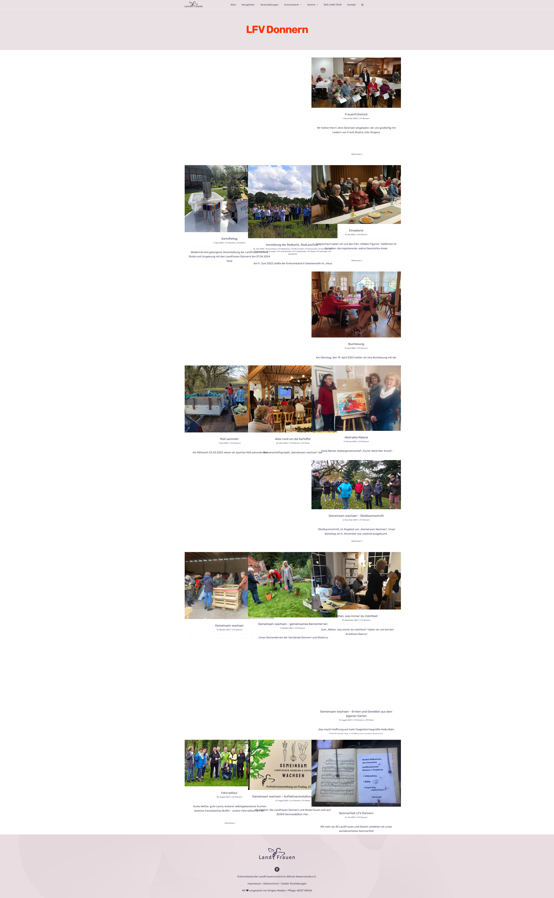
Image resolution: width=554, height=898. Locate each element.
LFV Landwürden (299, 251)
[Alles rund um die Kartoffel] (292, 398)
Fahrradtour (229, 793)
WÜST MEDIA (304, 890)
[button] (362, 4)
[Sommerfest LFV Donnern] (356, 773)
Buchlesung (356, 344)
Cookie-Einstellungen (294, 883)
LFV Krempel (270, 251)
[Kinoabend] (356, 194)
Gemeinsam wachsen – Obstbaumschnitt (356, 515)
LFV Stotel (241, 243)
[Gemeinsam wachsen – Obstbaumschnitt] (356, 484)
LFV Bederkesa (284, 249)
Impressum (254, 883)
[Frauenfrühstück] (356, 82)
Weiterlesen (356, 154)
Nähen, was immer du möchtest (356, 616)
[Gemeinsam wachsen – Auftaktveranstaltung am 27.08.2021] (292, 765)
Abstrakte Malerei (356, 437)
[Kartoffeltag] (229, 198)
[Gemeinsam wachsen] (229, 585)
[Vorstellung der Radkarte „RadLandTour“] (292, 201)
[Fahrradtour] (229, 763)
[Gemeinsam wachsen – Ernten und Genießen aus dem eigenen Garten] (356, 675)
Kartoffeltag (229, 238)
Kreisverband (271, 249)
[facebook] (277, 869)
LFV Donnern (364, 118)
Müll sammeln (229, 439)
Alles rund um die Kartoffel (292, 439)
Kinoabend (356, 230)
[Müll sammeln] (229, 398)
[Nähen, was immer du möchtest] (356, 581)
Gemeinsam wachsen (229, 625)
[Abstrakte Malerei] (356, 398)
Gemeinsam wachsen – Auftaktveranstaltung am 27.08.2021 (292, 796)
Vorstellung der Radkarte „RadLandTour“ (293, 244)
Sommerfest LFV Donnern (356, 813)
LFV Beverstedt (297, 249)
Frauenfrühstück (356, 114)
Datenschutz (271, 883)
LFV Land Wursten (284, 251)
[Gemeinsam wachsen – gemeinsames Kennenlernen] (292, 584)
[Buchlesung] (356, 304)
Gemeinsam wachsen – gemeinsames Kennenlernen (292, 624)
